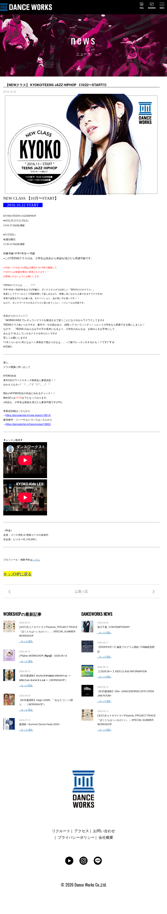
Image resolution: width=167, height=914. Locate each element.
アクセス (81, 830)
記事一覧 (81, 591)
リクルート (61, 830)
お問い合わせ (104, 830)
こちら (36, 559)
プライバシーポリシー (76, 837)
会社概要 (106, 837)
